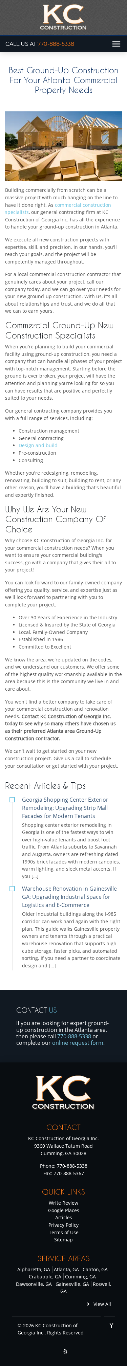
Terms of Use (64, 1232)
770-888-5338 (56, 44)
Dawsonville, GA (34, 1284)
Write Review (63, 1203)
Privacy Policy (63, 1225)
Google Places (63, 1210)
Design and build (38, 445)
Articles (63, 1217)
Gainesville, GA (72, 1284)
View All (101, 1304)
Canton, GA (95, 1269)
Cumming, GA (80, 1276)
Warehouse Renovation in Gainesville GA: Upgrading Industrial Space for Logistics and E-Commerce (69, 897)
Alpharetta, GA (33, 1269)
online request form (77, 1042)
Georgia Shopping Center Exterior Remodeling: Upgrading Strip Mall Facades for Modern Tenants (65, 808)
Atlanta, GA (66, 1269)
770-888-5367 (69, 1173)
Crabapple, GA (45, 1276)
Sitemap (63, 1239)
